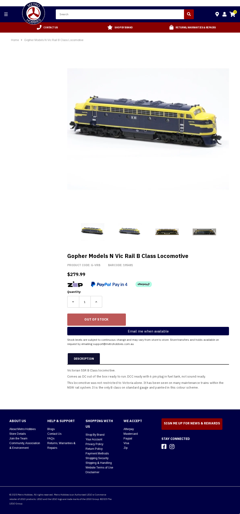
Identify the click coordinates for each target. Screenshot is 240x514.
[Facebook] (163, 446)
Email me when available (148, 331)
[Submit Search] (189, 14)
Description (84, 358)
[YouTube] (180, 446)
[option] (47, 27)
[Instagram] (171, 446)
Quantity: (74, 292)
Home (15, 40)
